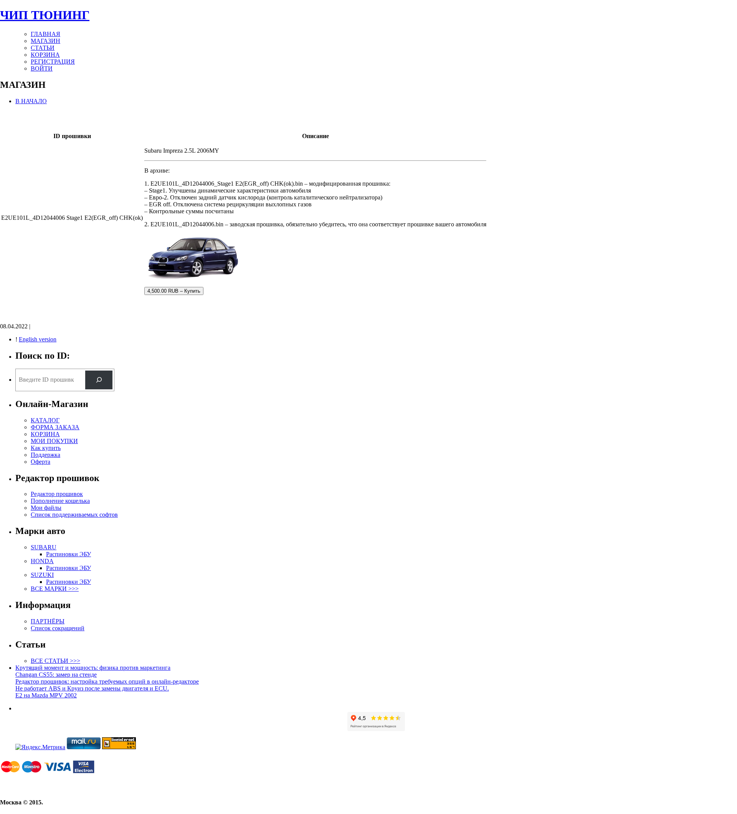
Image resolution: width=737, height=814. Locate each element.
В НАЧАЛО (31, 101)
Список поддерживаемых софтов (74, 514)
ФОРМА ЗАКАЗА (55, 427)
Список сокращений (57, 628)
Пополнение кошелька (60, 501)
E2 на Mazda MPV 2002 (46, 695)
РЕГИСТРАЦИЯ (53, 61)
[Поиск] (98, 380)
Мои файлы (46, 507)
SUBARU (43, 547)
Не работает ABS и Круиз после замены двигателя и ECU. (92, 688)
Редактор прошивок (57, 494)
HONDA (42, 561)
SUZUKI (42, 575)
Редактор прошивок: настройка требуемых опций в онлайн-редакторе (107, 681)
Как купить (46, 448)
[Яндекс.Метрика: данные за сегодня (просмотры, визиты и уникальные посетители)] (40, 747)
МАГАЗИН (45, 41)
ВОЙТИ (42, 68)
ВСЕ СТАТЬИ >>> (55, 660)
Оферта (40, 461)
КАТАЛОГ (45, 420)
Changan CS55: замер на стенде (56, 674)
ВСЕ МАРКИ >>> (55, 588)
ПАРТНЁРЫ (47, 621)
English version (37, 339)
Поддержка (45, 454)
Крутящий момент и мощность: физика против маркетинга (92, 667)
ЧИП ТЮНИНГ (44, 15)
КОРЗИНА (45, 54)
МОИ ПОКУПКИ (54, 441)
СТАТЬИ (43, 47)
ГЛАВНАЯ (45, 34)
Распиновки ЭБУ (68, 554)
